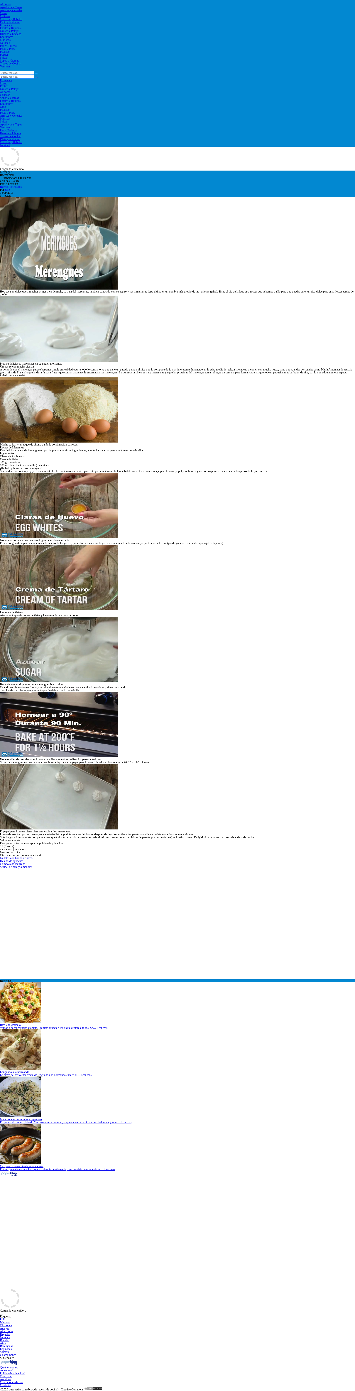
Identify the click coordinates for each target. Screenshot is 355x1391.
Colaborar (6, 1376)
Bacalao (4, 1340)
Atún (3, 1343)
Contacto (5, 1385)
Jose (7, 189)
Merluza (5, 1322)
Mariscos (5, 39)
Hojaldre (5, 1334)
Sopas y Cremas (9, 60)
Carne (3, 13)
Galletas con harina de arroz (16, 858)
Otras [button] (3, 106)
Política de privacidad (12, 1373)
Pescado (5, 51)
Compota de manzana (12, 863)
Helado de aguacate (11, 861)
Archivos (5, 1379)
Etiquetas (5, 1316)
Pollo (3, 1319)
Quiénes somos (9, 1367)
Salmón (4, 1351)
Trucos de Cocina (10, 63)
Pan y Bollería (8, 45)
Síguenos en (7, 1357)
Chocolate (6, 1325)
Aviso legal (6, 1370)
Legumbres (6, 36)
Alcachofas (6, 1331)
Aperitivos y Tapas (11, 7)
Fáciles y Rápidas (10, 28)
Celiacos (5, 16)
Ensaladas (6, 25)
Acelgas (4, 1328)
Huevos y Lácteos (10, 33)
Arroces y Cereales (11, 10)
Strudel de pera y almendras (16, 866)
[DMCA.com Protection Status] (93, 1389)
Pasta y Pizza (7, 48)
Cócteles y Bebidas (11, 19)
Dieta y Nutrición (10, 22)
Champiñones (8, 1354)
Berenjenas (6, 1346)
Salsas (3, 57)
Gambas (5, 1337)
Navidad (5, 42)
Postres (4, 54)
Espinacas (6, 1349)
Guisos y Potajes (9, 31)
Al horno (5, 4)
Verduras (5, 66)
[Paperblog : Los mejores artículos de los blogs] (9, 1175)
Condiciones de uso (11, 1382)
